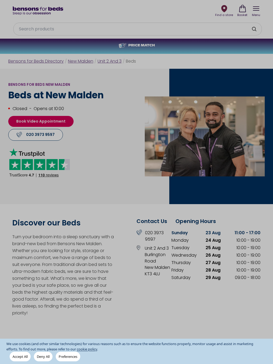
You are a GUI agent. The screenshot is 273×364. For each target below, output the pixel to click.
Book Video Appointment (41, 121)
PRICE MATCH (141, 45)
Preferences (68, 356)
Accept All (20, 356)
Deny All (43, 356)
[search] (254, 29)
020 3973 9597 (154, 236)
